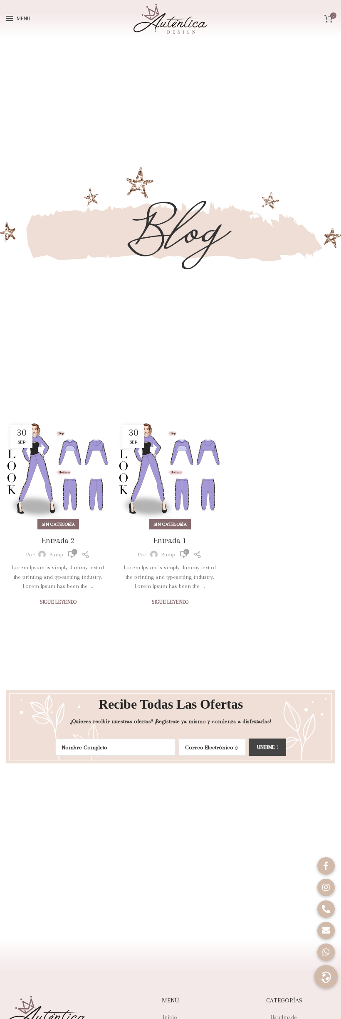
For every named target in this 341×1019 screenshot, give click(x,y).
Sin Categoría (58, 524)
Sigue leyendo (58, 602)
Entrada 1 (169, 540)
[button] (326, 976)
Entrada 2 (58, 540)
